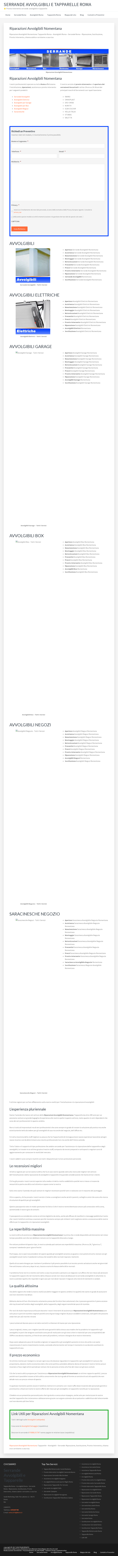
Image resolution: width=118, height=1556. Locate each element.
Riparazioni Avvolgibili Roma (91, 1499)
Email (62, 151)
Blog (95, 1552)
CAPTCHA (15, 221)
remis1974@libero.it (15, 1512)
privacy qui (17, 212)
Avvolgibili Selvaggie (30, 1426)
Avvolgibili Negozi (21, 108)
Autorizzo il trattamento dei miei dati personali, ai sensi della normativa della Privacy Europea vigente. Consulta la (53, 211)
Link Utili (84, 1538)
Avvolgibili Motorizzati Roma (91, 1474)
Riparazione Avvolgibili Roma (91, 1490)
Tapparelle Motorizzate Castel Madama (57, 1469)
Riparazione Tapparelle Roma (92, 1496)
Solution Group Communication (56, 1550)
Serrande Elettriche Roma (90, 1512)
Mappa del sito (47, 1549)
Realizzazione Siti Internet (13, 1550)
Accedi (55, 1549)
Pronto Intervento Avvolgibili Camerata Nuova (59, 1472)
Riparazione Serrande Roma (91, 1493)
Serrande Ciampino (50, 1491)
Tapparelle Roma (87, 1534)
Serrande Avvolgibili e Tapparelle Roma (47, 4)
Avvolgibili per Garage (22, 102)
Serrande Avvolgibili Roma (91, 1502)
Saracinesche (19, 111)
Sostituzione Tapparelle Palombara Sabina (58, 1498)
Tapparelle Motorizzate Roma (92, 1531)
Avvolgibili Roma (87, 1477)
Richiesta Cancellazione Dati (31, 1549)
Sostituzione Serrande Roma (91, 1525)
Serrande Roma (87, 1518)
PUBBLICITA (34, 1432)
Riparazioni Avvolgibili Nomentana (23, 1445)
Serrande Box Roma (88, 1509)
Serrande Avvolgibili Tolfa (52, 1488)
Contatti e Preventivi (107, 1552)
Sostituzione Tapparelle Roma (92, 1528)
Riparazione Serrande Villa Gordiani (56, 1475)
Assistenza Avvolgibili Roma (91, 1464)
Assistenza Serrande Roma (91, 1467)
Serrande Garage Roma (90, 1515)
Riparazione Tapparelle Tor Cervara (56, 1485)
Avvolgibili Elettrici (21, 99)
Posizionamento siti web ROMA (33, 1550)
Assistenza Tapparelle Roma (91, 1470)
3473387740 (14, 1510)
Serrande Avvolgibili (22, 96)
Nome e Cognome (19, 141)
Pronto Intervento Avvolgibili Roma (94, 1480)
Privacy (15, 205)
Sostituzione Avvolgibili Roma (92, 1521)
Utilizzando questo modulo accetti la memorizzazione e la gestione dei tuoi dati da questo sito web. (48, 217)
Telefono (16, 151)
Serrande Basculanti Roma (91, 1505)
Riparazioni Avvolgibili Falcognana (55, 1495)
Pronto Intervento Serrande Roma (93, 1483)
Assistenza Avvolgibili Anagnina (54, 1479)
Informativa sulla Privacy (12, 1549)
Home (31, 1552)
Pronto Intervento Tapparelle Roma (94, 1486)
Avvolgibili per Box (21, 105)
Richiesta (16, 161)
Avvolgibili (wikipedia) (36, 1419)
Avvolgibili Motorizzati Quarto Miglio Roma (58, 1482)
